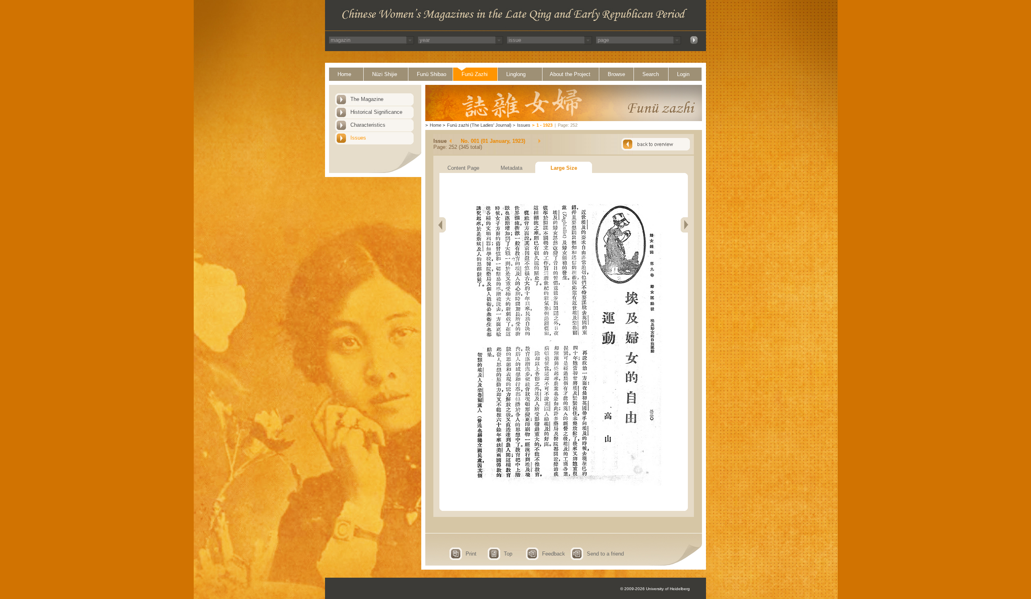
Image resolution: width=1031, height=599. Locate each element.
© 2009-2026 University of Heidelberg (655, 589)
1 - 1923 (544, 125)
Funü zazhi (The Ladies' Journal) (479, 125)
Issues (358, 138)
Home (344, 74)
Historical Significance (376, 112)
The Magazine (366, 99)
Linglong (516, 74)
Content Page (463, 168)
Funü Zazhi (475, 74)
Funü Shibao (431, 74)
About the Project (570, 74)
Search (650, 74)
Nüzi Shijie (384, 74)
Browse (616, 74)
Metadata (511, 168)
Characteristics (367, 125)
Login (683, 74)
